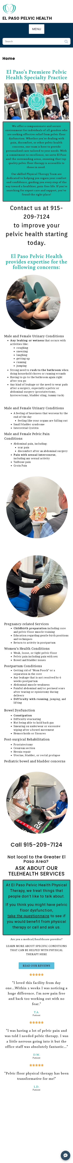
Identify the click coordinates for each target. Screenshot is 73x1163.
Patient (36, 1015)
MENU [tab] (36, 29)
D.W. (36, 1054)
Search (66, 42)
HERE (43, 954)
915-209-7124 (42, 844)
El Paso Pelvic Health (27, 18)
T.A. (36, 1012)
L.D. (36, 1086)
